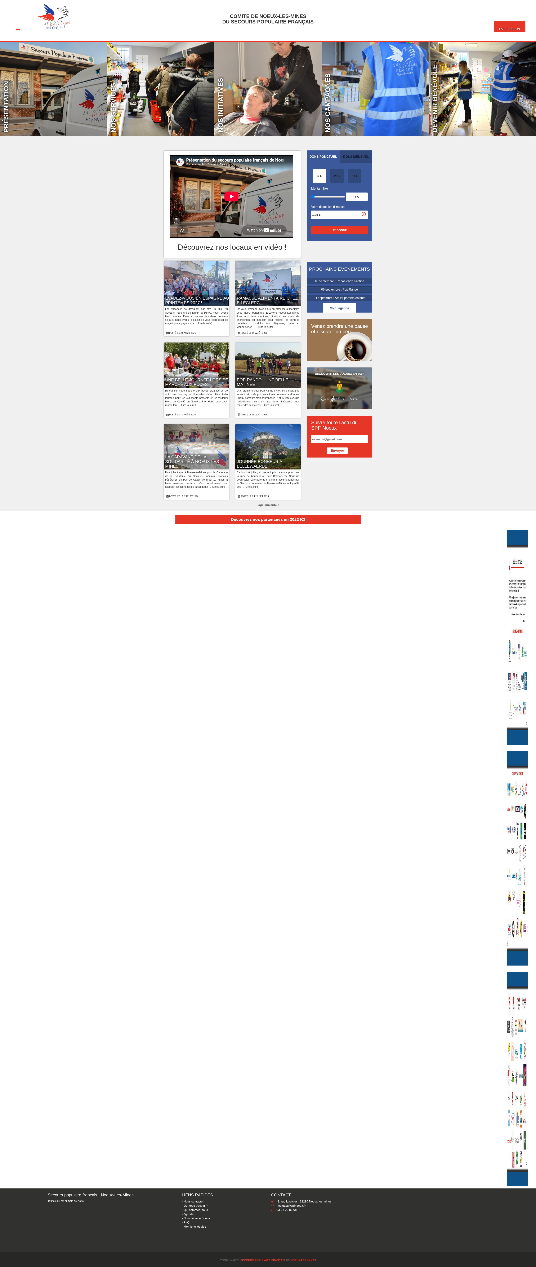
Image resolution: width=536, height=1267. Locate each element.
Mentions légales (195, 1226)
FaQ (186, 1222)
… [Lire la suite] (203, 323)
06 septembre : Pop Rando (339, 289)
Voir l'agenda (339, 308)
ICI (302, 519)
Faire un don (509, 29)
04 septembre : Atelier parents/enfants (339, 298)
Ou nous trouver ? (196, 1205)
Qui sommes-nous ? (197, 1209)
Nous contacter (194, 1201)
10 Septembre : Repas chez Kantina (339, 281)
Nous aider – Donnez (198, 1218)
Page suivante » (267, 505)
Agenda (188, 1214)
